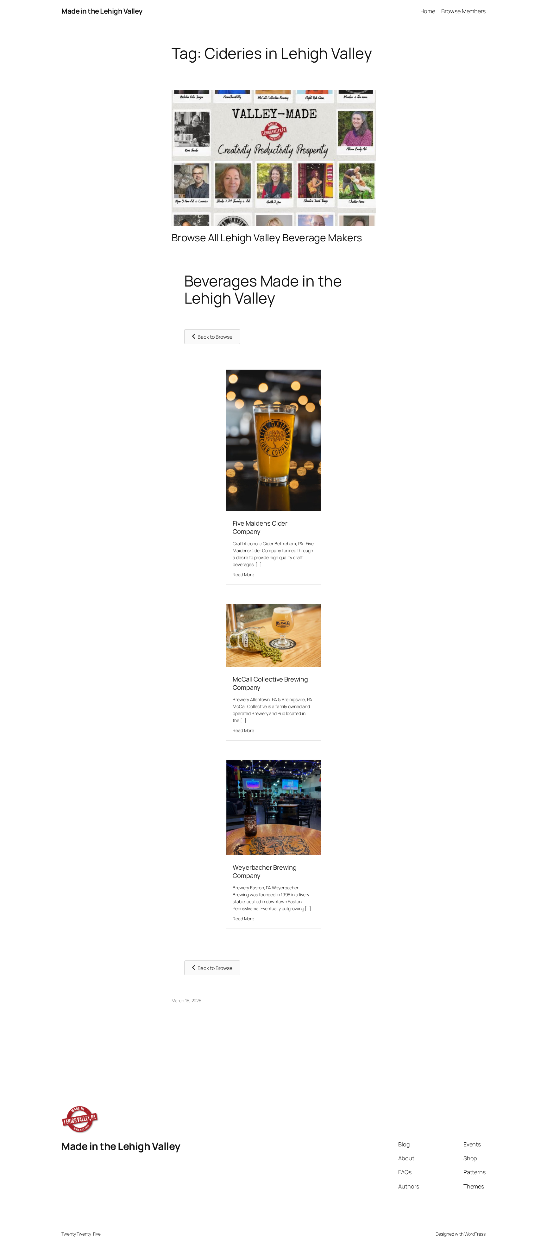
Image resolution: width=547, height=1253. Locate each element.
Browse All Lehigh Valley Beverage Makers (267, 237)
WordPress (475, 1234)
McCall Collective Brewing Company (270, 683)
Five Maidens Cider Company (260, 527)
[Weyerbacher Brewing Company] (273, 853)
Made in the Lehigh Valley (101, 11)
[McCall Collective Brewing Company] (273, 665)
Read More (243, 574)
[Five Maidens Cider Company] (273, 509)
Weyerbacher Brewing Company (265, 871)
